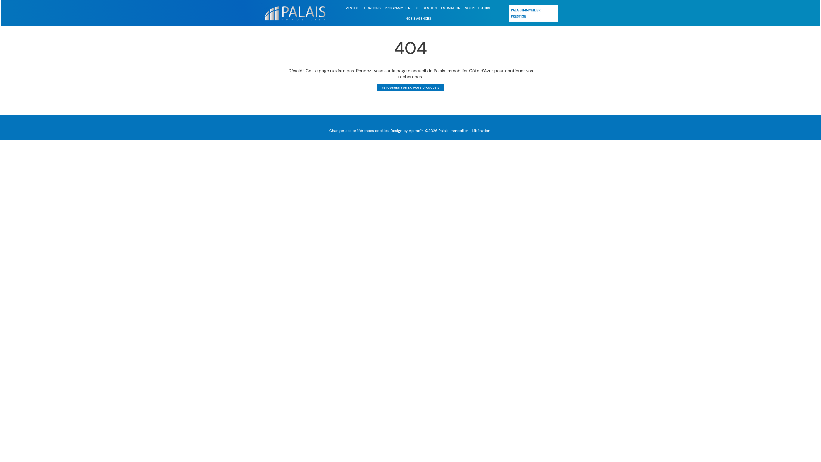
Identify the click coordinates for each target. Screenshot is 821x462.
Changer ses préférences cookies (359, 130)
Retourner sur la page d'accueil (411, 87)
